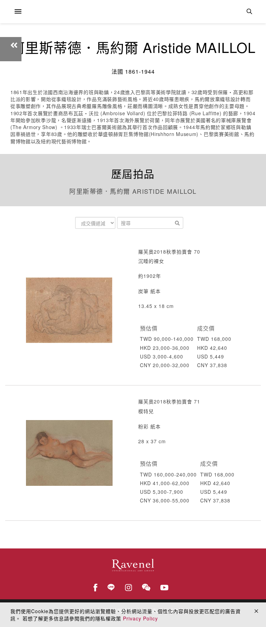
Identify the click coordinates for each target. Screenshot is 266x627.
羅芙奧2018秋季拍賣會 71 (169, 401)
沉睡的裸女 (151, 260)
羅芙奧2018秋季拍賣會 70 (169, 251)
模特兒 (146, 411)
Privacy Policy (140, 618)
